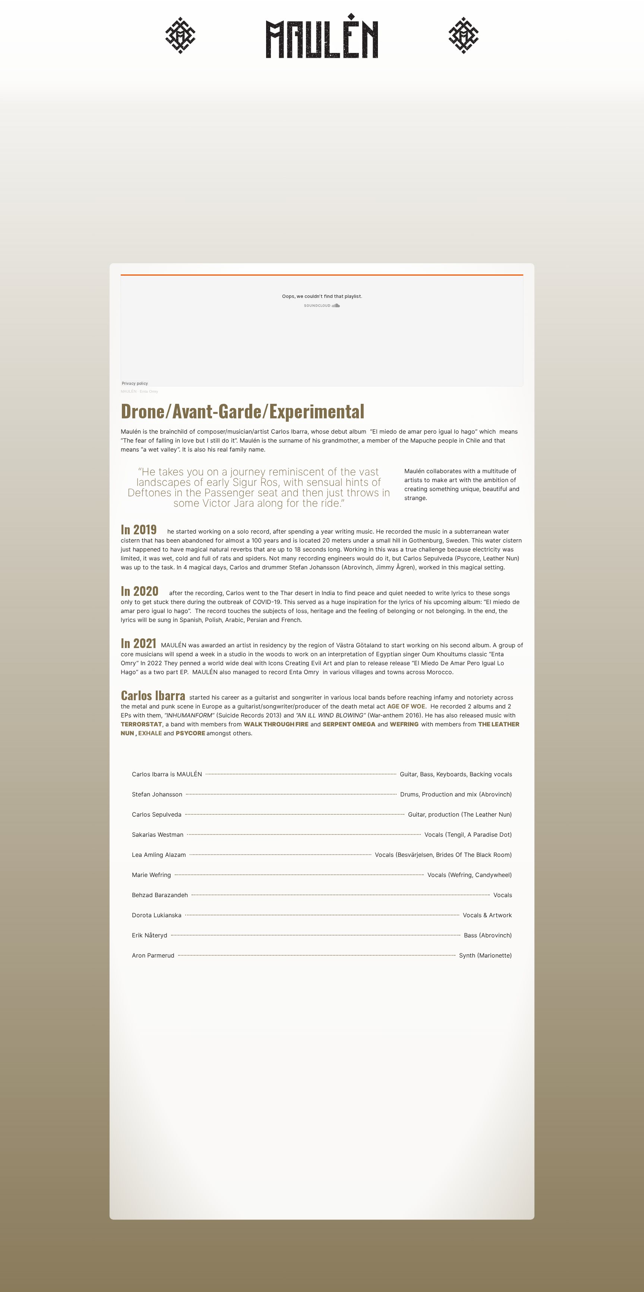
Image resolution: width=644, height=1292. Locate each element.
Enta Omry (149, 391)
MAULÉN (128, 391)
